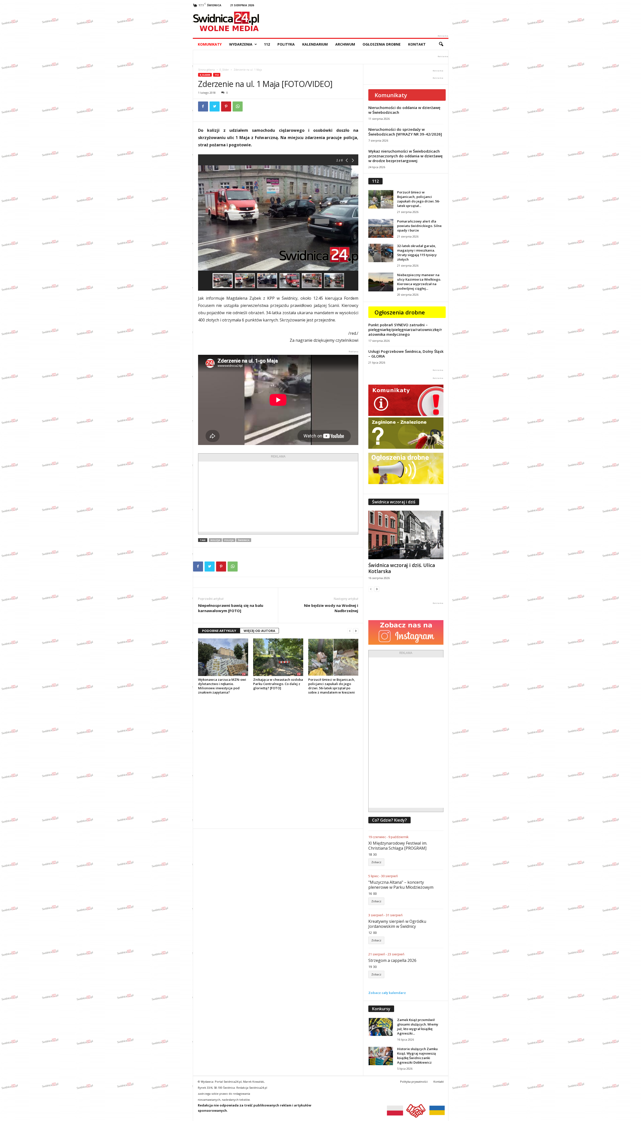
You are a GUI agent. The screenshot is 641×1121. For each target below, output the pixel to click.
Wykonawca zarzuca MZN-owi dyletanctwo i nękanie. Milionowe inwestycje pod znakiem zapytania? (222, 686)
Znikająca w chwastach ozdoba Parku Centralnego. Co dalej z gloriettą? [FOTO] (278, 683)
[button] (440, 44)
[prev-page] (349, 630)
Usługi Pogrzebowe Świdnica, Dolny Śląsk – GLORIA (405, 354)
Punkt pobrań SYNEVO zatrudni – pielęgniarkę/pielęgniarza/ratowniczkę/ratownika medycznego (405, 329)
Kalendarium (315, 44)
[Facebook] (203, 106)
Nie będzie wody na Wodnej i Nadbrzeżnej (331, 608)
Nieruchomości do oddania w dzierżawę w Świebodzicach (404, 110)
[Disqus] (278, 761)
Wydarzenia (240, 44)
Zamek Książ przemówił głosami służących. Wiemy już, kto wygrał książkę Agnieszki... (417, 1027)
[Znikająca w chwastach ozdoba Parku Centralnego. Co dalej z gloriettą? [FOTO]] (278, 657)
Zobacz (376, 862)
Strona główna (206, 69)
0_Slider (224, 69)
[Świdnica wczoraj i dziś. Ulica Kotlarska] (405, 535)
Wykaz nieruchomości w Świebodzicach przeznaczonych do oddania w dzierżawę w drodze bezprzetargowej (405, 156)
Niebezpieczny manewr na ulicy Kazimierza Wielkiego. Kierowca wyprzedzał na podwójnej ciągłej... (419, 282)
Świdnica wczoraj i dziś (393, 502)
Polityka (286, 44)
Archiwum (345, 44)
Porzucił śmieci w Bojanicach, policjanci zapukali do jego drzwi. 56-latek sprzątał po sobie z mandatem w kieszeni (331, 686)
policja (229, 540)
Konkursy (381, 1009)
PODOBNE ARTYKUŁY (219, 630)
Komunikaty (210, 44)
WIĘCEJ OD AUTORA (259, 630)
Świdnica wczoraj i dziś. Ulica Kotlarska (401, 568)
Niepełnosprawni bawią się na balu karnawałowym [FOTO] (230, 608)
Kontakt (417, 44)
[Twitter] (215, 106)
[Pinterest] (226, 106)
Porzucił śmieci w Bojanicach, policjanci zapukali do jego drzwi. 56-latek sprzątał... (418, 199)
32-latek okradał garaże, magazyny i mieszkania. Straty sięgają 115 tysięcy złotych (417, 253)
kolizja (215, 540)
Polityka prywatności (414, 1081)
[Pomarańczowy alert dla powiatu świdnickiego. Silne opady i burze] (380, 228)
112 (267, 44)
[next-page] (355, 630)
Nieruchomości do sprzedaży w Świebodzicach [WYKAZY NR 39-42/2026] (405, 132)
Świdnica (243, 540)
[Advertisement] (278, 497)
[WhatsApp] (238, 106)
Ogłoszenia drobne (382, 44)
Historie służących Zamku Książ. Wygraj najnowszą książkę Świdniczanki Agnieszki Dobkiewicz (417, 1056)
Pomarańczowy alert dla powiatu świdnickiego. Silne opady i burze (419, 226)
